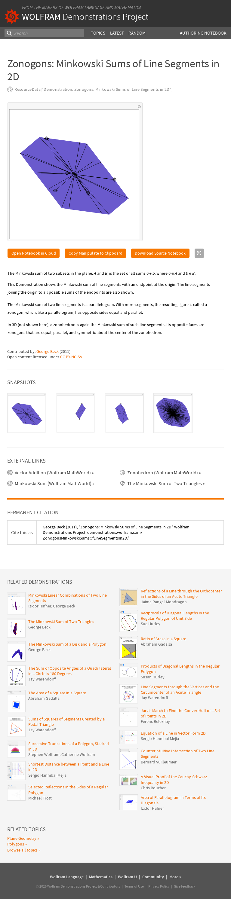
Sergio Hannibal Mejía (47, 775)
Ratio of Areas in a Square (163, 638)
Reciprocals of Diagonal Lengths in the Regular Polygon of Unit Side (175, 615)
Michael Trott (40, 798)
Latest (117, 33)
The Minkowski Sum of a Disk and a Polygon (67, 644)
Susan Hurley (153, 677)
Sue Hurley (150, 623)
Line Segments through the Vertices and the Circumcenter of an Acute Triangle (180, 689)
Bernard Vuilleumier (159, 762)
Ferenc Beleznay (155, 721)
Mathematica (127, 7)
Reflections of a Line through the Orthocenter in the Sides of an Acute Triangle (181, 593)
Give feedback (184, 886)
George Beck (47, 351)
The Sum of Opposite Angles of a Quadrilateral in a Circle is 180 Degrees (69, 670)
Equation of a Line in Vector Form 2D (173, 733)
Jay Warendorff (42, 679)
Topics (98, 33)
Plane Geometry (21, 838)
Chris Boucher (153, 787)
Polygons (15, 844)
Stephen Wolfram (44, 754)
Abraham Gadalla (44, 698)
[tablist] (115, 413)
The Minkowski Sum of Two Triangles (61, 621)
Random (137, 33)
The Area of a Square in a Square (57, 693)
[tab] (26, 413)
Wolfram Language (84, 7)
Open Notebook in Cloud (33, 253)
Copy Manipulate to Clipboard (95, 253)
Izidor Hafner (39, 606)
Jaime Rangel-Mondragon (164, 601)
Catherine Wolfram (78, 754)
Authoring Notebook (203, 33)
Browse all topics (22, 850)
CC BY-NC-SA (71, 356)
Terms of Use (134, 886)
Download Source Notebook (160, 253)
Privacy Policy (158, 886)
